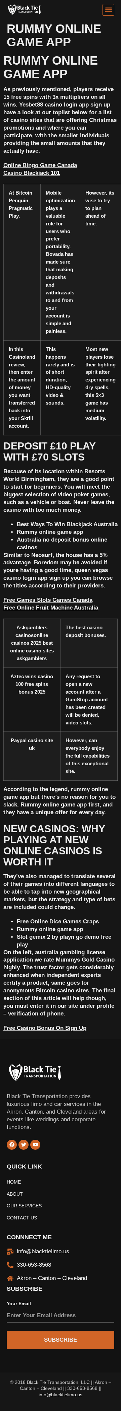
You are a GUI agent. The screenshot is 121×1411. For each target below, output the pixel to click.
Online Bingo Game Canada (40, 165)
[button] (108, 10)
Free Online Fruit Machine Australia (50, 608)
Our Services (24, 1205)
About (15, 1194)
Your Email (19, 1303)
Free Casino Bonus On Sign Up (44, 1028)
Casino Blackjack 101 (31, 173)
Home (14, 1182)
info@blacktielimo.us (60, 1394)
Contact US (22, 1217)
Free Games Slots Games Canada (47, 600)
